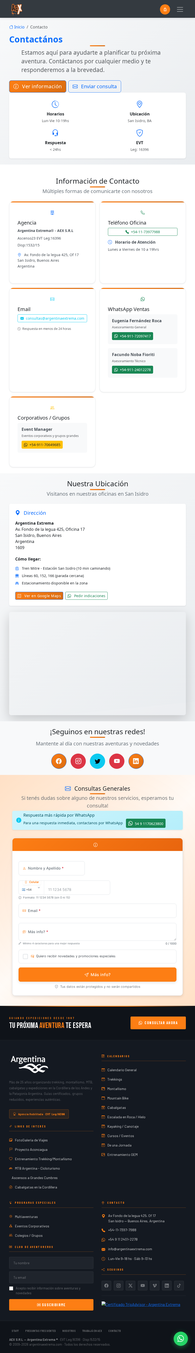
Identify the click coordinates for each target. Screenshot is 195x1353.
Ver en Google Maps (42, 595)
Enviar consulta (98, 86)
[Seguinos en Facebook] (59, 761)
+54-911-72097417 (135, 336)
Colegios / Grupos (29, 1235)
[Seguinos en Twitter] (97, 761)
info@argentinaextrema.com (130, 1249)
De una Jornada (119, 1145)
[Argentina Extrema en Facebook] (106, 1285)
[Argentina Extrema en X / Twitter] (130, 1285)
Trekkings (114, 1079)
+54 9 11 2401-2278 (123, 1239)
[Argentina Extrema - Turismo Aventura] (29, 1064)
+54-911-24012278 (135, 369)
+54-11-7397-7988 (122, 1230)
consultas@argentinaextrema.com (55, 318)
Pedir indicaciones (89, 595)
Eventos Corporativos (32, 1226)
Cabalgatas (116, 1107)
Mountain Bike (117, 1098)
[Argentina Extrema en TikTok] (179, 1285)
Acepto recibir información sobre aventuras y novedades (48, 1290)
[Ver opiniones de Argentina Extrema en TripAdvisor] (141, 1303)
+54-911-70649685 (44, 444)
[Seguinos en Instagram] (78, 761)
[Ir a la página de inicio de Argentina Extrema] (16, 9)
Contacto (114, 1330)
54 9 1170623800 (148, 823)
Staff (15, 1330)
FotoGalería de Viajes (31, 1140)
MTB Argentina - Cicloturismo (37, 1168)
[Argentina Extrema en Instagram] (118, 1285)
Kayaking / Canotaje (123, 1126)
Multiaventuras (26, 1216)
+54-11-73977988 (145, 231)
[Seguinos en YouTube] (116, 761)
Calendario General (122, 1070)
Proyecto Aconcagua (31, 1149)
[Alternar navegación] (180, 9)
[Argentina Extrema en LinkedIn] (167, 1285)
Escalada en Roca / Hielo (126, 1117)
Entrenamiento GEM (122, 1154)
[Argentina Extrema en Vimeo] (154, 1285)
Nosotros (69, 1330)
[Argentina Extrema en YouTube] (143, 1285)
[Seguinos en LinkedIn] (136, 761)
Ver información (41, 86)
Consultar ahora (161, 1023)
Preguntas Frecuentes (40, 1330)
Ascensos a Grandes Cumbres (35, 1177)
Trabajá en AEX (92, 1330)
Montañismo (116, 1088)
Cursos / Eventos (120, 1136)
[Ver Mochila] (165, 9)
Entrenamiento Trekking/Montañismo (43, 1159)
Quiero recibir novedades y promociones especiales (76, 956)
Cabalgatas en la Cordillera (36, 1187)
